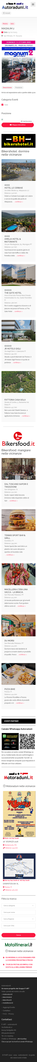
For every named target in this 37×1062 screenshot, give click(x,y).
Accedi (7, 13)
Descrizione (7, 87)
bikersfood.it (7, 1000)
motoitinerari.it (7, 1003)
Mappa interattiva (18, 125)
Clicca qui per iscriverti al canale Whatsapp (17, 1042)
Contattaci (6, 1011)
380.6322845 (22, 1039)
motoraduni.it (7, 994)
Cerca (18, 935)
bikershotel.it (7, 997)
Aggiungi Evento (9, 1007)
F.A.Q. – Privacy (8, 1014)
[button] (18, 905)
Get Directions (27, 121)
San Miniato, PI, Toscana (12, 36)
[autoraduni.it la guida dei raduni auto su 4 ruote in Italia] (15, 6)
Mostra (5, 23)
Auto (12, 23)
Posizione (18, 87)
